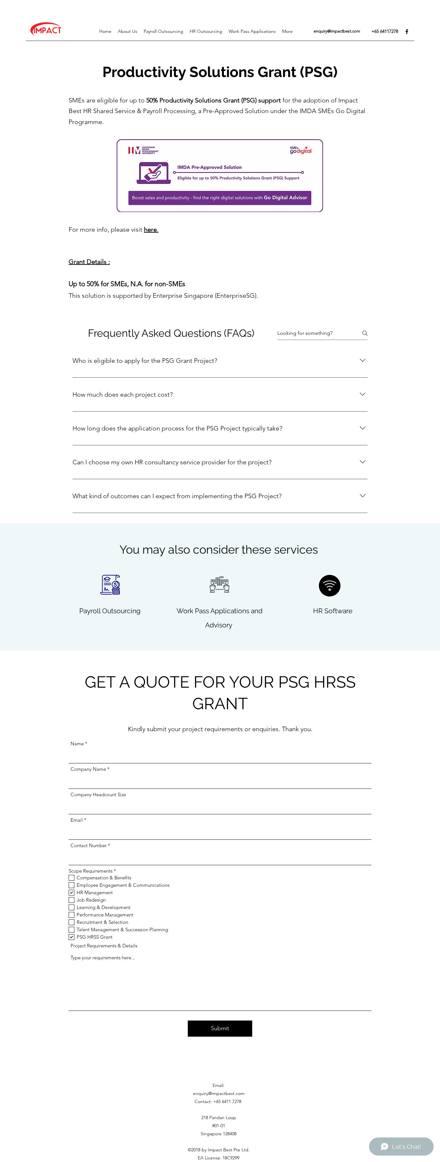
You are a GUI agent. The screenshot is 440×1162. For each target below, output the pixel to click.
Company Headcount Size (98, 794)
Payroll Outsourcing (109, 611)
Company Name (88, 769)
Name (77, 743)
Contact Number (89, 845)
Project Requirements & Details (104, 945)
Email (77, 820)
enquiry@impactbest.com (337, 31)
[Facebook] (407, 31)
